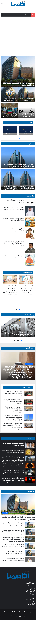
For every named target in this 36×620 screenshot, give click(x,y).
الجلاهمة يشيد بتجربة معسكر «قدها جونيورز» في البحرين (13, 444)
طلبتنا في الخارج (30, 599)
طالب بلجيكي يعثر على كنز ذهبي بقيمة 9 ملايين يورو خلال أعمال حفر (13, 451)
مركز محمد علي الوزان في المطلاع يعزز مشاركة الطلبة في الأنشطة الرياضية (18, 84)
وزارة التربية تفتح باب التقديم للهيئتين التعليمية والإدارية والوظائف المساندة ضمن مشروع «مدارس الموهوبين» (13, 532)
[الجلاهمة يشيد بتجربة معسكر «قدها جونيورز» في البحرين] (30, 445)
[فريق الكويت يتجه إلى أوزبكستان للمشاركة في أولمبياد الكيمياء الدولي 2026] (28, 393)
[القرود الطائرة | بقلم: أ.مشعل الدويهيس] (26, 110)
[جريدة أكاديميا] (18, 3)
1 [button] (19, 138)
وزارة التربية (31, 491)
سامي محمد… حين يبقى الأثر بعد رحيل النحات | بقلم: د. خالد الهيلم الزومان (13, 208)
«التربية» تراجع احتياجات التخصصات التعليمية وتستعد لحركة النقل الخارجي (13, 545)
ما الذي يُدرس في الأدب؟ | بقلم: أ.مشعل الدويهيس (15, 230)
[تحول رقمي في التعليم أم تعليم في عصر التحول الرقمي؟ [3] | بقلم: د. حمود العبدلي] (30, 246)
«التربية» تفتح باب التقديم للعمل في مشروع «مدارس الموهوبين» (26, 100)
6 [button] (14, 340)
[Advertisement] (18, 36)
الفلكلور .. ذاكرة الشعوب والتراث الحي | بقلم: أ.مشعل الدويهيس (13, 219)
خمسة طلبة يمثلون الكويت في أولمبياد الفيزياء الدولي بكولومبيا (12, 401)
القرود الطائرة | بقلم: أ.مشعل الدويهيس (28, 114)
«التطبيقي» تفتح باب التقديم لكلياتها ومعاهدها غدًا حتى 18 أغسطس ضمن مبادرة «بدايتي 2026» (19, 165)
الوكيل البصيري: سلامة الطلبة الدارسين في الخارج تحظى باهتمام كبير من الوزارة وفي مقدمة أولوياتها (12, 425)
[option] (18, 87)
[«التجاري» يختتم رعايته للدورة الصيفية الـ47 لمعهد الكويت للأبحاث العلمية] (26, 279)
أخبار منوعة (31, 604)
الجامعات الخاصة (27, 272)
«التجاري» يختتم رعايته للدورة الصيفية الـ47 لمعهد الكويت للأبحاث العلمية (27, 291)
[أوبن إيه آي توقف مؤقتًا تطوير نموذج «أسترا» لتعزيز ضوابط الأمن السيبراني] (30, 472)
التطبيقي (31, 143)
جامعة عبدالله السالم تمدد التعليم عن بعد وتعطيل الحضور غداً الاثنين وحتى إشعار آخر (19, 333)
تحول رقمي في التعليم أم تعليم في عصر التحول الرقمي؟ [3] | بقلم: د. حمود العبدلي (12, 243)
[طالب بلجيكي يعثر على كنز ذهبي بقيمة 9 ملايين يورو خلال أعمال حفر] (30, 452)
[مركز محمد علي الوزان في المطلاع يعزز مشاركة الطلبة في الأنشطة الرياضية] (18, 71)
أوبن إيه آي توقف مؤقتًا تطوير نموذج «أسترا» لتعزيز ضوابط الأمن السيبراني (13, 471)
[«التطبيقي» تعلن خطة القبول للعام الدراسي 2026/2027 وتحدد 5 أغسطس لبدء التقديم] (9, 179)
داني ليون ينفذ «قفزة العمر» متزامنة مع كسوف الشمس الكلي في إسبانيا (13, 465)
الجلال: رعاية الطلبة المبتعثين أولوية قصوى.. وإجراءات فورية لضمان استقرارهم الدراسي (13, 409)
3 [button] (16, 309)
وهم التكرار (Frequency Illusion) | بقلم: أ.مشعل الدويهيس (13, 256)
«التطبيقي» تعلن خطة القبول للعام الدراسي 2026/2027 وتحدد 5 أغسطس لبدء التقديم (10, 189)
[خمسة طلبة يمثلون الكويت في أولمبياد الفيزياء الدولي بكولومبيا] (28, 402)
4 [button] (17, 340)
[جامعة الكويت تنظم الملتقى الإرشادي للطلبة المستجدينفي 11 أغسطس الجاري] (10, 130)
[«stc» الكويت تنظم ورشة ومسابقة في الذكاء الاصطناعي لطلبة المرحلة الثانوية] (10, 279)
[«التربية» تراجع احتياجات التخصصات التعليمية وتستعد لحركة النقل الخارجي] (30, 546)
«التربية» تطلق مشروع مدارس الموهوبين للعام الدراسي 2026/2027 (13, 559)
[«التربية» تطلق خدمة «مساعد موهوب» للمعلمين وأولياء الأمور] (30, 553)
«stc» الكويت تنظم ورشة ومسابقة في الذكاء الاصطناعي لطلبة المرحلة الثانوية (10, 291)
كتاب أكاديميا (30, 196)
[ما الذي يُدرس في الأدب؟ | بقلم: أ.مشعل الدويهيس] (30, 233)
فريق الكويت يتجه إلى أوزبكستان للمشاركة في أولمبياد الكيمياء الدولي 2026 (13, 393)
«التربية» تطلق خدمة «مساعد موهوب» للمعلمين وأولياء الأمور (14, 552)
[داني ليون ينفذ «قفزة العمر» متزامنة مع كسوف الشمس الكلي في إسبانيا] (30, 465)
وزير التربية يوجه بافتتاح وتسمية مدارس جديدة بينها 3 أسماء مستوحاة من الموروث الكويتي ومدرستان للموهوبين (13, 458)
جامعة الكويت (30, 583)
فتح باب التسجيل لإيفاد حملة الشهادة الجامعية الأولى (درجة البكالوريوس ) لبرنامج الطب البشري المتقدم (13, 417)
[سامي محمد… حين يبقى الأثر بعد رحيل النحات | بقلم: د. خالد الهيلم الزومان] (30, 211)
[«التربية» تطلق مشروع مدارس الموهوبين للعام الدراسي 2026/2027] (30, 559)
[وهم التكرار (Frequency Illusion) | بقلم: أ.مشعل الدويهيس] (30, 260)
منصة (5, 612)
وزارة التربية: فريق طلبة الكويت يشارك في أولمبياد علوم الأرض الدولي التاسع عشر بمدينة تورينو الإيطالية (13, 539)
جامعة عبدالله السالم (28, 315)
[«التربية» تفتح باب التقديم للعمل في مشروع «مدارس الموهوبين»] (26, 94)
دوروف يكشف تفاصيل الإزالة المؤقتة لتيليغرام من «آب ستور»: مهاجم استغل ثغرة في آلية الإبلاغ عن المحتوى (13, 480)
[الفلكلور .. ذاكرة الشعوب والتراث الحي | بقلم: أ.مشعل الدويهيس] (30, 222)
